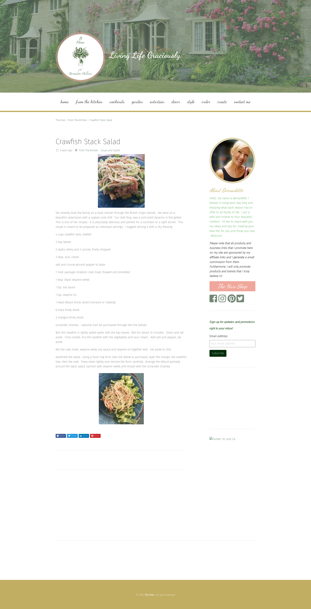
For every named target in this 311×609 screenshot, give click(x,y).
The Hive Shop (232, 286)
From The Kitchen (77, 120)
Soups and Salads (110, 150)
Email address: (218, 336)
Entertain (157, 101)
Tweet (73, 436)
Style (191, 101)
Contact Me (242, 101)
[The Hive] (80, 57)
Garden (137, 101)
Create (222, 101)
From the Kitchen (89, 101)
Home (64, 101)
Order (206, 101)
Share (62, 436)
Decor (176, 101)
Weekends (117, 101)
